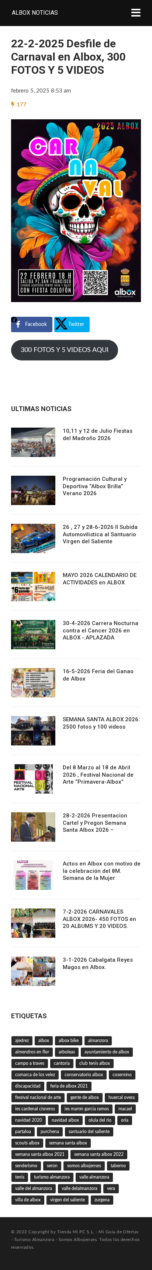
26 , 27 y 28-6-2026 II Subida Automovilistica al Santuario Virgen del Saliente (100, 534)
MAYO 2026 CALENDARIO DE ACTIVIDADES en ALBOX (100, 579)
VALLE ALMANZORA (94, 1177)
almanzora (98, 1040)
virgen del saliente (67, 1200)
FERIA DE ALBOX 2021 (69, 1086)
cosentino (122, 1075)
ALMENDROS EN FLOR (32, 1052)
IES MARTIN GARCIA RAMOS (87, 1109)
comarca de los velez (35, 1075)
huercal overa (121, 1097)
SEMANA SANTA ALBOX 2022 (99, 1154)
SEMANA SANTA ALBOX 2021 (40, 1154)
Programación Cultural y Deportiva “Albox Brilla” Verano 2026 (95, 486)
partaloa (23, 1131)
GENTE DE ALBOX (84, 1097)
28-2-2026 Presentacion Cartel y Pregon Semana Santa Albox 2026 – (95, 822)
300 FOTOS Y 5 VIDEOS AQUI (64, 350)
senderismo (26, 1166)
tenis (19, 1177)
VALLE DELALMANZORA (79, 1188)
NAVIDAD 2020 (28, 1120)
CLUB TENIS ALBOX (94, 1063)
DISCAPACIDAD (28, 1086)
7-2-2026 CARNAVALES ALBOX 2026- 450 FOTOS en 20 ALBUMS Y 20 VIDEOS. (99, 918)
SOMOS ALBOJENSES (84, 1166)
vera (111, 1188)
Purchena (50, 1131)
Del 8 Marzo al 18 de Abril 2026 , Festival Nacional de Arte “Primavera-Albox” (98, 774)
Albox (43, 1040)
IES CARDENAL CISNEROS (35, 1109)
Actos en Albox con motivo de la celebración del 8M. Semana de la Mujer (102, 870)
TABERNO (118, 1166)
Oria (124, 1120)
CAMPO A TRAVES (29, 1063)
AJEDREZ (22, 1040)
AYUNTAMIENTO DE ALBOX (106, 1052)
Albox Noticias (35, 12)
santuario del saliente (89, 1131)
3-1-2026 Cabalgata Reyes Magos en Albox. (98, 963)
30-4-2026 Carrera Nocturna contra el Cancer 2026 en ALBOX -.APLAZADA (100, 630)
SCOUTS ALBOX (27, 1143)
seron (52, 1166)
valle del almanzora (33, 1188)
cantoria (62, 1063)
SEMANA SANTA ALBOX (68, 1143)
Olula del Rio (100, 1120)
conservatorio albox (84, 1075)
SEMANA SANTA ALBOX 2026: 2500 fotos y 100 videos (101, 723)
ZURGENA (102, 1200)
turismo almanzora (52, 1177)
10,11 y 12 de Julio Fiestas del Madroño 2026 (97, 435)
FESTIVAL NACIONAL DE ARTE (38, 1097)
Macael (125, 1109)
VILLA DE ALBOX (28, 1200)
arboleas (67, 1052)
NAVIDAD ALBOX (65, 1120)
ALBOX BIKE (69, 1040)
